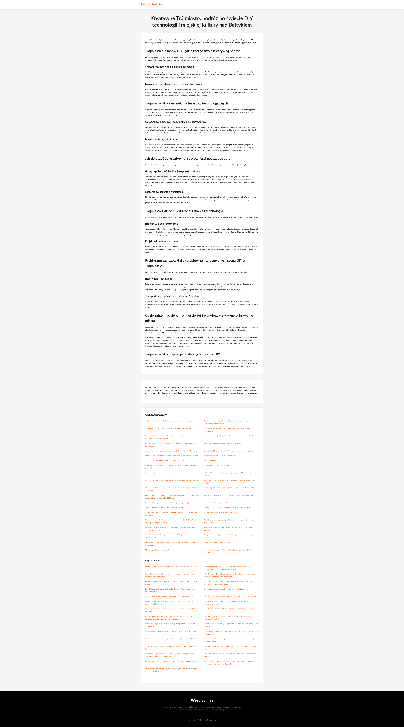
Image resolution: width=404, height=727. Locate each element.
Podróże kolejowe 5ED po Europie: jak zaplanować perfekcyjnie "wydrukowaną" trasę (227, 603)
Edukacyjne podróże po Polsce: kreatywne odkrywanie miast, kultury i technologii (171, 610)
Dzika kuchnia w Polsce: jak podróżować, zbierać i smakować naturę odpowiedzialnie (229, 640)
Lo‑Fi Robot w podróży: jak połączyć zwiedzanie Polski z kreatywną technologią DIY (170, 590)
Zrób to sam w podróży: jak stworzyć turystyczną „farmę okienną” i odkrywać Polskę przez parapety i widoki (170, 655)
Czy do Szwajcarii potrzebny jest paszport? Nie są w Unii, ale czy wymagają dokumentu (172, 514)
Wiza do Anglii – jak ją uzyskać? (156, 473)
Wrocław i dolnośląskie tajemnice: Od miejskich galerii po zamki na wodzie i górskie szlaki (172, 536)
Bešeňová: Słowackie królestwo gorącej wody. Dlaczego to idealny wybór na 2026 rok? (230, 482)
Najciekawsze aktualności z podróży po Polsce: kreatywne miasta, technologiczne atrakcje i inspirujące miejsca (228, 568)
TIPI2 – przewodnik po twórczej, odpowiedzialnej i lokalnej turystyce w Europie (171, 647)
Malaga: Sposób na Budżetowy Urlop (158, 550)
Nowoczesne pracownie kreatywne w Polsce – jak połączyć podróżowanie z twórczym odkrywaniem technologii (231, 662)
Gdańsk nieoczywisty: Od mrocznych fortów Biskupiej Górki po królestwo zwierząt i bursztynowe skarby (172, 521)
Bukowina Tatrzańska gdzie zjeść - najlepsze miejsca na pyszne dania (229, 495)
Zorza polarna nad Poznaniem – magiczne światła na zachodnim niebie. (171, 451)
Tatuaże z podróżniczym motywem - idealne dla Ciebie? (165, 507)
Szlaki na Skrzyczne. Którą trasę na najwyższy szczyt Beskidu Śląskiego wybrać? (229, 474)
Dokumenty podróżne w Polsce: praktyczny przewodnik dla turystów (170, 631)
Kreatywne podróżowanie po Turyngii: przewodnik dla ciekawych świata (171, 566)
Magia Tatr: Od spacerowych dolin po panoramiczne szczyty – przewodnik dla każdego (172, 544)
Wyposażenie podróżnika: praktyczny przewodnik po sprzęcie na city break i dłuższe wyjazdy (231, 632)
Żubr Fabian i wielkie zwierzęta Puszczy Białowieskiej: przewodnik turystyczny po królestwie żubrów (228, 583)
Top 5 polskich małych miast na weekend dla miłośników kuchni (168, 421)
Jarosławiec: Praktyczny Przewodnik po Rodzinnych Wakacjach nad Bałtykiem (228, 551)
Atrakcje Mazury (210, 460)
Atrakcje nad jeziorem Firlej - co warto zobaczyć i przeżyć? (225, 443)
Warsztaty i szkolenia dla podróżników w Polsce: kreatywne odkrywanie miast (230, 647)
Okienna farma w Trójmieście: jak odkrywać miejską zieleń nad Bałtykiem (172, 639)
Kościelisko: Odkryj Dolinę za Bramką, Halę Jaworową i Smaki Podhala (229, 436)
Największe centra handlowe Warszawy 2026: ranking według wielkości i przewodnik (172, 467)
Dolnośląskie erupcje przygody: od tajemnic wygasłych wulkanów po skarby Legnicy (229, 521)
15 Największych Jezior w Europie (216, 465)
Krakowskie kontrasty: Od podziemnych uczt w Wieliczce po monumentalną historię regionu (167, 437)
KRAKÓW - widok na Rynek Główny (217, 542)
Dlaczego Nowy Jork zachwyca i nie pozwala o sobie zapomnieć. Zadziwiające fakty (227, 430)
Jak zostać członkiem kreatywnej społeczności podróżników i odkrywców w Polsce (231, 625)
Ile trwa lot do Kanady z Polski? (215, 503)
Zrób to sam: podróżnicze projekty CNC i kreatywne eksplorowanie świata (172, 661)
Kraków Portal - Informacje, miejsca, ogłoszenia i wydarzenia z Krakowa (171, 456)
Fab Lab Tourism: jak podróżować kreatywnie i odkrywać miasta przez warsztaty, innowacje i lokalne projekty (229, 575)
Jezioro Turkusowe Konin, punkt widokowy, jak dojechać (166, 460)
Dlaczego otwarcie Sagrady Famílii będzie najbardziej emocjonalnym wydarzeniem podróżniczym (228, 422)
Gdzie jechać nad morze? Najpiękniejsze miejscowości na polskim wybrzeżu (172, 480)
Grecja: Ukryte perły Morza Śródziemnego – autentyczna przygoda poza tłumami (230, 529)
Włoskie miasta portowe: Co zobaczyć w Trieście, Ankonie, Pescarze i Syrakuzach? (170, 445)
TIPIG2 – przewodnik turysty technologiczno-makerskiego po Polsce (229, 609)
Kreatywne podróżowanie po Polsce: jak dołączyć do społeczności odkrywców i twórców (169, 603)
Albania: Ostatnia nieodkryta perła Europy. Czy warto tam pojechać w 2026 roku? (171, 489)
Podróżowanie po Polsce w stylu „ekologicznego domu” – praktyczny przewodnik (170, 625)
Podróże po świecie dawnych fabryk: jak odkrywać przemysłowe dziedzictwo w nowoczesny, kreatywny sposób (169, 617)
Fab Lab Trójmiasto (153, 4)
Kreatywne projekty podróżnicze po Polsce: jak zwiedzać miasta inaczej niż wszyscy (172, 583)
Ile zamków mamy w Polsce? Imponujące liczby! (221, 512)
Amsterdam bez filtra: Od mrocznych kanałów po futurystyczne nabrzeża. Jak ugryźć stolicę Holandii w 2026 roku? (172, 496)
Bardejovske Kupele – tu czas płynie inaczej (219, 456)
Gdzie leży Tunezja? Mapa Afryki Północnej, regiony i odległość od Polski (171, 503)
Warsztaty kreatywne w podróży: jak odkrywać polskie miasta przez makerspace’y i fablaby (228, 617)
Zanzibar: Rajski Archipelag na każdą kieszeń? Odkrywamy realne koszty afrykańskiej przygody (171, 529)
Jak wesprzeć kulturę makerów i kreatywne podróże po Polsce (226, 589)
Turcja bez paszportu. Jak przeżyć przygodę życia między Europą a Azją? (230, 488)
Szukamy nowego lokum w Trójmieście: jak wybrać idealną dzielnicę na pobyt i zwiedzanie (171, 670)
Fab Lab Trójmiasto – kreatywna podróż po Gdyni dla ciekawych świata (230, 596)
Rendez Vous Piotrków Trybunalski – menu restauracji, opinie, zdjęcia (229, 451)
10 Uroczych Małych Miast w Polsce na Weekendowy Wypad (168, 428)
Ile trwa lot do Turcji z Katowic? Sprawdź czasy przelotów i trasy (227, 507)
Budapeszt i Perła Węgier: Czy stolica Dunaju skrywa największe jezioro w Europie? (231, 536)
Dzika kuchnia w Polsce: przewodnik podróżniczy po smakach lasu (169, 596)
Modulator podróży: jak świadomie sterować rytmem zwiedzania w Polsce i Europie (231, 655)
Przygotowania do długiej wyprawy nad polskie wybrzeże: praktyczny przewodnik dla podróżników (170, 575)
